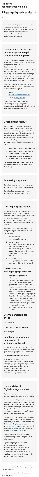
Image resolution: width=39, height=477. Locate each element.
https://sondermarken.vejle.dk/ (19, 95)
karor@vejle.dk (19, 98)
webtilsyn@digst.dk (14, 428)
